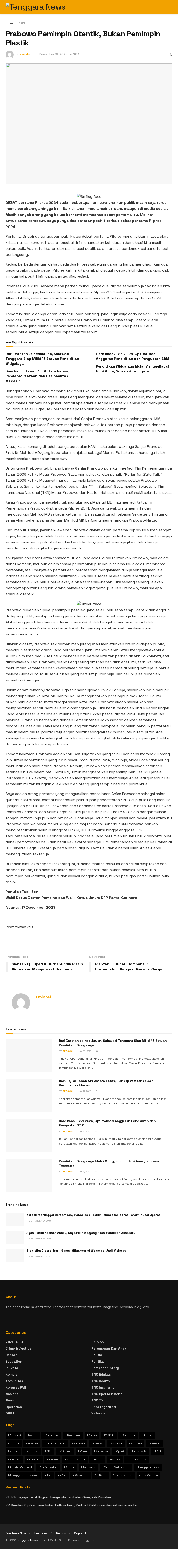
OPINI (22, 23)
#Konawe (116, 1443)
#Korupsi (31, 1451)
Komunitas (14, 1381)
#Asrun (32, 1435)
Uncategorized (103, 1407)
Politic (96, 1355)
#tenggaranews (147, 1467)
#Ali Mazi (14, 1435)
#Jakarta (31, 1443)
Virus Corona (148, 1475)
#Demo (92, 1435)
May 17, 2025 (84, 1091)
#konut (13, 1451)
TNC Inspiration (104, 1387)
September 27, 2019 (39, 1220)
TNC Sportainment (106, 1394)
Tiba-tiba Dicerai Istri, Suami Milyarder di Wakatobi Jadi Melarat (76, 1251)
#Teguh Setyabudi (116, 1467)
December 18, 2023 (53, 54)
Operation (14, 1407)
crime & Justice (19, 1348)
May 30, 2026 (84, 1051)
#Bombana (73, 1435)
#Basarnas (51, 1435)
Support (80, 1533)
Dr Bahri (101, 1475)
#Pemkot (14, 1459)
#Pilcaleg (34, 1459)
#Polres (115, 1459)
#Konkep (135, 1443)
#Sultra (69, 1467)
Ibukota (12, 1368)
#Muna (83, 1451)
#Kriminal (65, 1451)
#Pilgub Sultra (75, 1459)
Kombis (11, 1374)
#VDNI (62, 1475)
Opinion (97, 1342)
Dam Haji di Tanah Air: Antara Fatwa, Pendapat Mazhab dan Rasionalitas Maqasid (37, 376)
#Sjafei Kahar (48, 1467)
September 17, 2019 (39, 1256)
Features (41, 1533)
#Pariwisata (138, 1451)
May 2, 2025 (83, 1131)
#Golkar (147, 1435)
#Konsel (154, 1443)
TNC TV (97, 1400)
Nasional (13, 1394)
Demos (61, 1533)
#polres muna (137, 1459)
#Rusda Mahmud (20, 1467)
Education (14, 1361)
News (10, 1400)
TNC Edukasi (101, 1374)
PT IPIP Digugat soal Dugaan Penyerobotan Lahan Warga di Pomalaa (58, 1497)
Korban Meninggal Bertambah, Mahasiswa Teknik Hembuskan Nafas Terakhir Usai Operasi (93, 1215)
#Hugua (13, 1443)
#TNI (48, 1475)
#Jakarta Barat (55, 1443)
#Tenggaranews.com (23, 1475)
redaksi (25, 54)
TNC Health (100, 1381)
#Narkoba (101, 1451)
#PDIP (157, 1451)
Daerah (11, 1355)
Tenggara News (27, 1540)
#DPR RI (108, 1435)
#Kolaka (97, 1443)
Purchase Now (16, 1533)
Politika (97, 1361)
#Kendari (78, 1443)
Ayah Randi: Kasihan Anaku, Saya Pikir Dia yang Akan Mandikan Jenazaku (81, 1233)
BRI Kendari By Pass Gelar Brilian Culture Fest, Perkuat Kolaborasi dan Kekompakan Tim (72, 1505)
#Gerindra (128, 1435)
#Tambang (88, 1467)
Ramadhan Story (105, 1368)
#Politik (97, 1459)
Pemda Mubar (123, 1475)
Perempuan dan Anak (108, 1348)
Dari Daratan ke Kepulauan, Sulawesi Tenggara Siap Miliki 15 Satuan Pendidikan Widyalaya (42, 359)
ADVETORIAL (15, 1342)
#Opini (119, 1451)
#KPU (48, 1451)
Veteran (98, 1413)
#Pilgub (52, 1459)
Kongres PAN (16, 1387)
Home (10, 23)
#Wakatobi (81, 1475)
